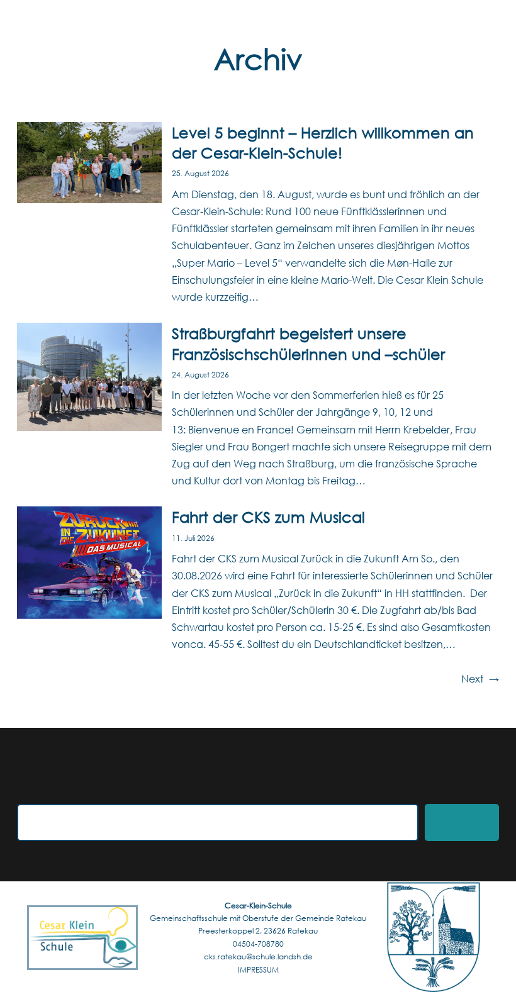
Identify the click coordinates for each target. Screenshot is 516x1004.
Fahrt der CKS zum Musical (268, 516)
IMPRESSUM (258, 969)
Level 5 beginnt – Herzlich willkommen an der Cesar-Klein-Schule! (323, 142)
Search (462, 822)
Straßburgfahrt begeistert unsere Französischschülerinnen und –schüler (308, 342)
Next (480, 678)
